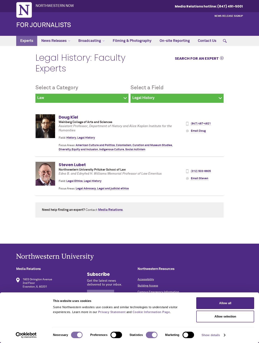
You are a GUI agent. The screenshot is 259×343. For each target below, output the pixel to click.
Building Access (148, 285)
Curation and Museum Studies (152, 145)
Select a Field (147, 87)
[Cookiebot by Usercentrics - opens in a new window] (26, 335)
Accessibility (146, 279)
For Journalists (43, 25)
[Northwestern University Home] (24, 10)
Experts (26, 41)
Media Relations (110, 209)
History (71, 137)
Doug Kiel (68, 117)
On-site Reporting (175, 41)
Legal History (86, 137)
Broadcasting (89, 41)
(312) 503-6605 (201, 171)
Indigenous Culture (111, 149)
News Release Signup (228, 16)
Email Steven (199, 178)
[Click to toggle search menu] (224, 41)
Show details (211, 335)
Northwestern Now (55, 6)
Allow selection (225, 316)
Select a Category (56, 87)
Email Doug (198, 131)
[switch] (116, 335)
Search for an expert (197, 58)
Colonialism (123, 145)
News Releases (54, 41)
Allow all (225, 303)
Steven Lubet (72, 165)
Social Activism (135, 149)
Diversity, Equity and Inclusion (78, 149)
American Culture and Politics (95, 145)
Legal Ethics (74, 181)
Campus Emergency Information (158, 292)
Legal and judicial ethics (113, 188)
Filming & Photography (132, 41)
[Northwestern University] (129, 256)
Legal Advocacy (86, 188)
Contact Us (207, 41)
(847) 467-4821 (201, 123)
